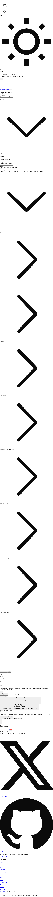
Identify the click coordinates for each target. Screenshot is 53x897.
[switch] (26, 42)
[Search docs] (1, 15)
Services (2, 862)
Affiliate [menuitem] (4, 7)
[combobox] (6, 98)
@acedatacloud (3, 796)
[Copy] (10, 89)
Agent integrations (4, 89)
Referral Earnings (4, 877)
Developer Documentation (6, 865)
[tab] (2, 672)
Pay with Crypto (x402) (5, 872)
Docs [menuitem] (4, 5)
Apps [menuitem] (4, 10)
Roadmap (2, 887)
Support (1, 880)
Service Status (3, 889)
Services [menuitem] (4, 2)
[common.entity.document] (1, 720)
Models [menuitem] (4, 4)
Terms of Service (3, 882)
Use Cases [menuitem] (5, 6)
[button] (0, 70)
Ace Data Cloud (3, 851)
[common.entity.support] (1, 721)
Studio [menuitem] (4, 9)
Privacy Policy (3, 884)
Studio (1, 867)
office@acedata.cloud (6, 856)
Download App (3, 869)
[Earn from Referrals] (1, 723)
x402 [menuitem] (4, 12)
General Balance (4, 694)
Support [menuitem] (4, 11)
